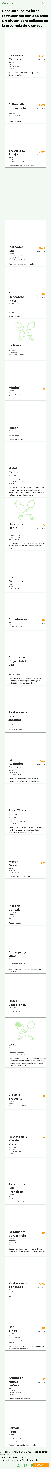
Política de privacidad (29, 1460)
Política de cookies (9, 1460)
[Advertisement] (25, 193)
